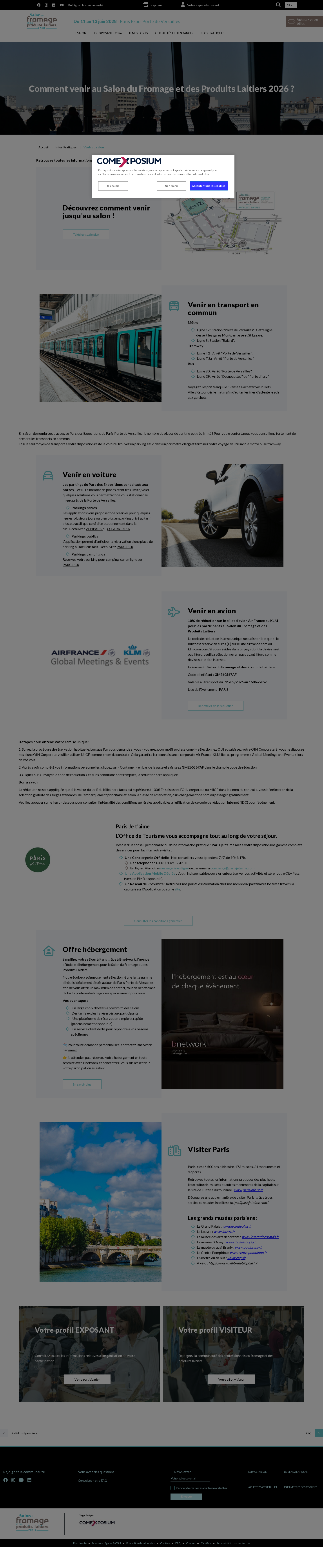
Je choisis (113, 185)
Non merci (171, 185)
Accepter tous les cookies (208, 185)
